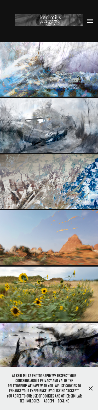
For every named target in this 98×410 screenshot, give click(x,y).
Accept (49, 401)
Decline (63, 401)
